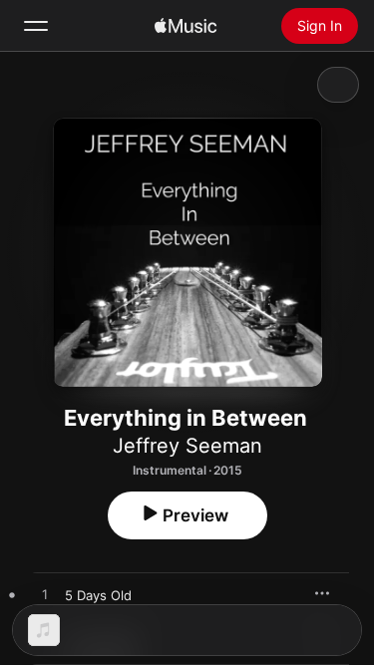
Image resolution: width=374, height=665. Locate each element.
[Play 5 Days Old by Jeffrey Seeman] (45, 595)
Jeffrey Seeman (187, 446)
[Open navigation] (36, 26)
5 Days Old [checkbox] (98, 595)
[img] (185, 26)
